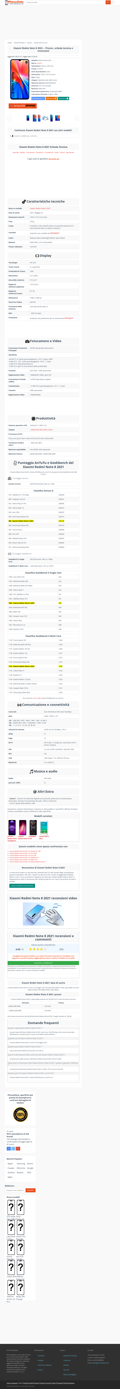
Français (42, 1383)
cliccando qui (53, 159)
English (25, 1383)
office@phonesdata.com (100, 1363)
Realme (20, 1172)
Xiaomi (39, 63)
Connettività (49, 152)
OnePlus (11, 1172)
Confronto (67, 1360)
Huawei (11, 1168)
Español (31, 1383)
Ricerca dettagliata (69, 1374)
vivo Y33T (37, 698)
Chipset (66, 1365)
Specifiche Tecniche (70, 1356)
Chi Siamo (41, 1356)
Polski (65, 1383)
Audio (56, 152)
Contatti (40, 1360)
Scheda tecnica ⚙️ (38, 98)
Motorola (21, 1168)
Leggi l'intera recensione (22, 886)
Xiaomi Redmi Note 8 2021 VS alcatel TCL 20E (25, 851)
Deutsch (36, 1383)
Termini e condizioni (45, 1365)
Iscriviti (30, 1190)
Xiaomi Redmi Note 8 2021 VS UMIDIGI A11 (24, 857)
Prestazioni (39, 152)
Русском (48, 1383)
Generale (16, 152)
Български (70, 1383)
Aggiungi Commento (43, 963)
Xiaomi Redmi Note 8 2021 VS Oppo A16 (23, 860)
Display (22, 152)
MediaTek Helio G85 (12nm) (41, 430)
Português (59, 1383)
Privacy (40, 1370)
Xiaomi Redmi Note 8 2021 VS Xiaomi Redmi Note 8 (27, 862)
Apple (10, 1163)
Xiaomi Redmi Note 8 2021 (40, 208)
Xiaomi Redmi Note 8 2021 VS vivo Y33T (23, 853)
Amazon (54, 233)
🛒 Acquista (18, 105)
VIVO (29, 1172)
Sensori (62, 152)
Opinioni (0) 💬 (51, 98)
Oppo (10, 1177)
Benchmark (70, 152)
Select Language (12, 1383)
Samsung (21, 1163)
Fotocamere (30, 152)
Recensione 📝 (63, 98)
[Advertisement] (60, 23)
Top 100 (66, 1370)
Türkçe (53, 1383)
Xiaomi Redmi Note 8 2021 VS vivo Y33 (23, 855)
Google (30, 1168)
